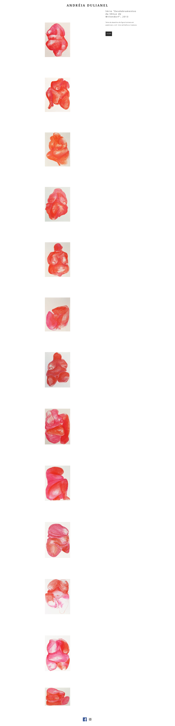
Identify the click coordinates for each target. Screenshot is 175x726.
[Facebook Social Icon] (85, 719)
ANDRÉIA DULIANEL (87, 5)
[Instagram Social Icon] (90, 719)
